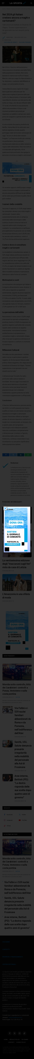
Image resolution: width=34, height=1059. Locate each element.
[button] (5, 508)
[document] (17, 529)
